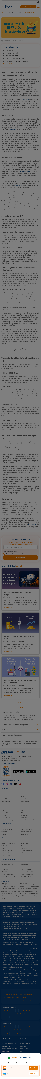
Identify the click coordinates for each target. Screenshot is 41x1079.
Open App (33, 1068)
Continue (33, 1074)
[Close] (38, 1055)
